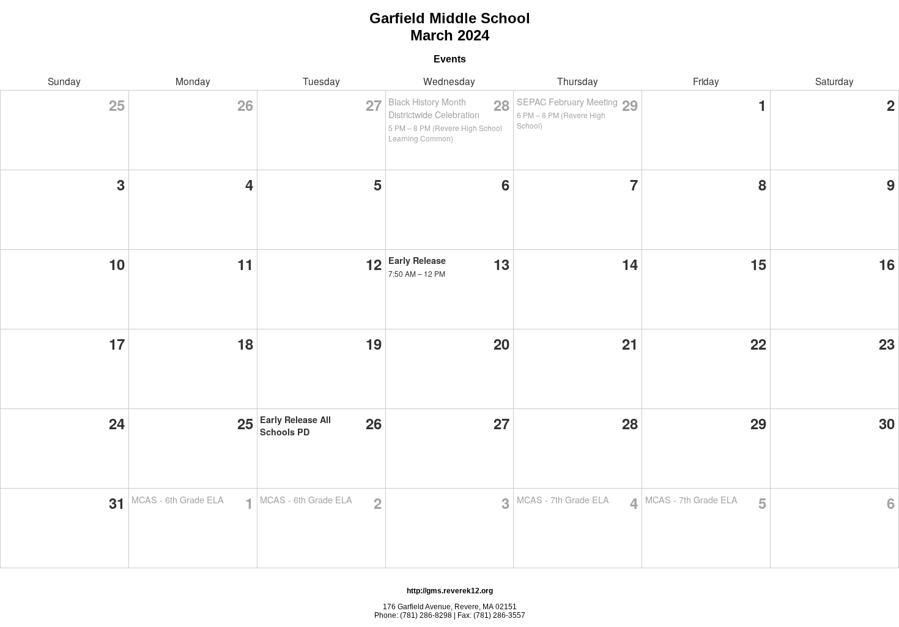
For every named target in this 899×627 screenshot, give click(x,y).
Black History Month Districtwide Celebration (433, 108)
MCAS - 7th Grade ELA (563, 499)
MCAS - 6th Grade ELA (177, 499)
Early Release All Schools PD (295, 425)
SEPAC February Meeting (567, 101)
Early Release (417, 260)
